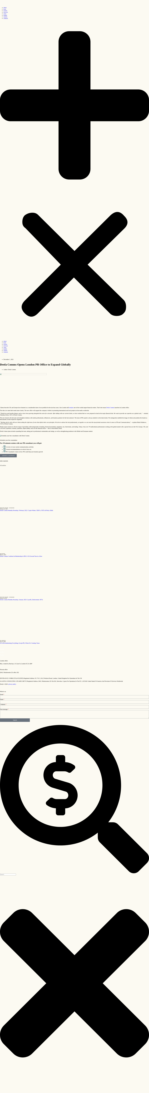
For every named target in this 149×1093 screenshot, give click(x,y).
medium (2, 652)
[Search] (74, 873)
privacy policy (12, 684)
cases (4, 14)
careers (5, 17)
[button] (74, 180)
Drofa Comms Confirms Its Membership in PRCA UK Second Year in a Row (21, 556)
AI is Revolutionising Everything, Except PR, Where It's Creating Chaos (20, 643)
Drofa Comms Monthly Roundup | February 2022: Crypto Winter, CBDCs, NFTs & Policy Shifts (26, 510)
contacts (5, 18)
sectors (5, 10)
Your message (4, 709)
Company (3, 704)
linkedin (2, 649)
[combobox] (8, 874)
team (4, 9)
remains (71, 407)
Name (2, 699)
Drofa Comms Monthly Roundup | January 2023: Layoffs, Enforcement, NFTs (21, 599)
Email (2, 694)
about (4, 7)
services (5, 12)
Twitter (2, 655)
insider (5, 15)
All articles (3, 465)
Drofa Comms (110, 407)
